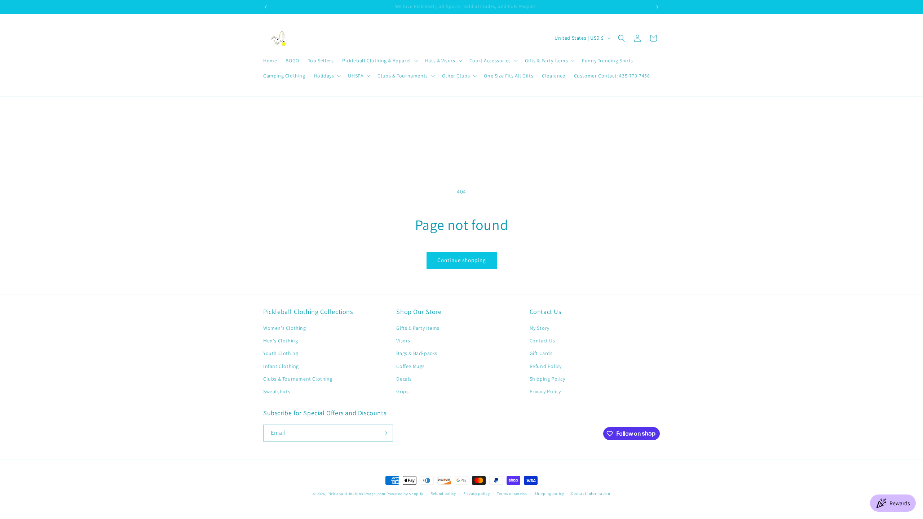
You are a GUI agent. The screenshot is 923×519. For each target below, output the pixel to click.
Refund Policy (546, 366)
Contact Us (542, 340)
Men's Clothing (280, 340)
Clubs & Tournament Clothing (297, 379)
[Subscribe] (385, 433)
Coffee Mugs (410, 366)
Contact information (590, 493)
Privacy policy (476, 493)
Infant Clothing (281, 366)
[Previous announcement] (266, 7)
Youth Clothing (280, 353)
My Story (539, 328)
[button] (379, 60)
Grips (402, 391)
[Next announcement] (657, 7)
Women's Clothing (284, 328)
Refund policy (443, 493)
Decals (404, 379)
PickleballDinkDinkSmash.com (356, 493)
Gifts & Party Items (417, 328)
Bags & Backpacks (416, 353)
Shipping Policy (547, 379)
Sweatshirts (277, 391)
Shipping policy (549, 493)
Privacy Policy (545, 391)
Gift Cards (541, 353)
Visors (403, 340)
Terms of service (512, 493)
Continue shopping (461, 260)
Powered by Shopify (405, 493)
